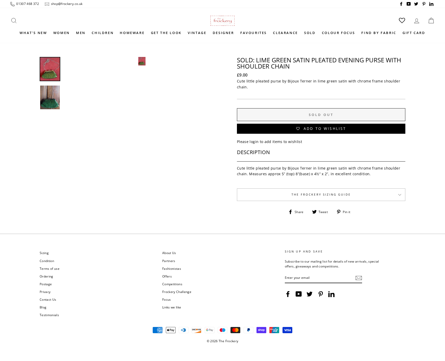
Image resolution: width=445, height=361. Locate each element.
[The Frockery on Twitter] (309, 294)
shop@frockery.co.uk (66, 4)
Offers (167, 276)
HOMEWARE (132, 32)
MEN (80, 32)
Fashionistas (171, 268)
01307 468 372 (27, 4)
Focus (166, 299)
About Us (169, 253)
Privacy (45, 292)
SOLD (309, 32)
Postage (46, 284)
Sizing (44, 253)
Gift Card (414, 32)
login (254, 141)
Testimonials (49, 315)
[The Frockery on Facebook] (288, 294)
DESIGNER (223, 32)
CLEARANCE (285, 32)
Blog (43, 307)
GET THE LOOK (166, 32)
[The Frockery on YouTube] (299, 294)
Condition (47, 261)
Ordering (46, 276)
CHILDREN (103, 32)
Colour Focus (338, 32)
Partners (168, 261)
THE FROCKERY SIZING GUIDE (321, 194)
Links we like (171, 307)
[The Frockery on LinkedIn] (331, 294)
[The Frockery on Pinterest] (321, 294)
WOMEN (61, 32)
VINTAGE (197, 32)
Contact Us (48, 299)
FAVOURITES (253, 32)
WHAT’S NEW (33, 32)
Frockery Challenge (176, 292)
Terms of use (49, 268)
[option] (142, 107)
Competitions (172, 284)
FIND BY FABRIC (378, 32)
